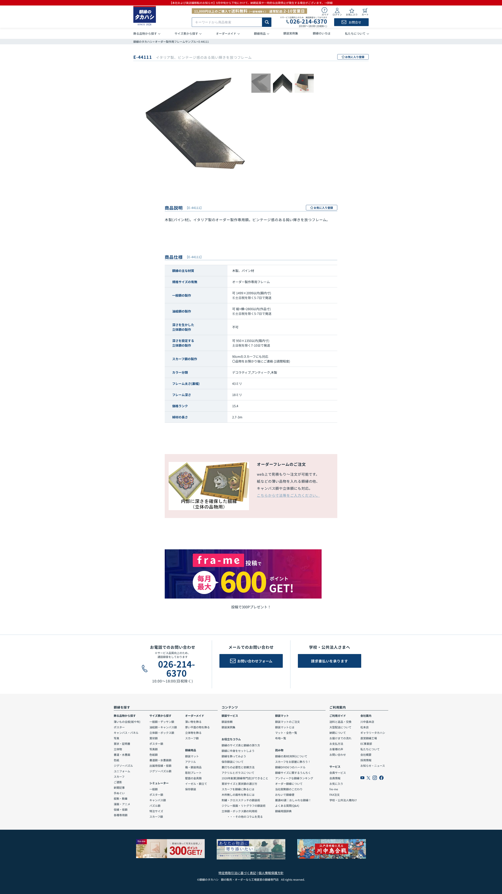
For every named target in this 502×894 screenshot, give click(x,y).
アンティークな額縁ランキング (294, 778)
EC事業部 (366, 744)
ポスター (119, 727)
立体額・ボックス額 (161, 733)
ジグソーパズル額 (160, 771)
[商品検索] (266, 22)
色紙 (116, 760)
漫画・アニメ (122, 804)
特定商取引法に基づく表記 (237, 872)
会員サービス (337, 773)
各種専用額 (120, 815)
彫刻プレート (193, 773)
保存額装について (233, 762)
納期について (337, 733)
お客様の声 (336, 749)
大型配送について (340, 727)
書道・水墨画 (122, 755)
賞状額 (153, 738)
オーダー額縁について (289, 784)
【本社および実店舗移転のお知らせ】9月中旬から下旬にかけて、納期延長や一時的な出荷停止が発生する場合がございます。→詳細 (251, 3)
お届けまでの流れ (340, 738)
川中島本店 (367, 722)
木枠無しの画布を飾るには (238, 795)
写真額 (153, 749)
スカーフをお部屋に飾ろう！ (293, 762)
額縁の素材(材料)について (291, 756)
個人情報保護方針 (271, 872)
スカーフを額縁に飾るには (238, 789)
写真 (116, 738)
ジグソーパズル (123, 766)
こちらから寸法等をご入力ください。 (288, 495)
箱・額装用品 (193, 767)
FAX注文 (334, 795)
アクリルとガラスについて (238, 773)
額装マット (192, 756)
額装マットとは (284, 727)
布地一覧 (280, 738)
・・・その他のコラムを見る (242, 817)
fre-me (333, 789)
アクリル (190, 762)
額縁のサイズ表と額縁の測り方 (241, 745)
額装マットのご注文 (287, 722)
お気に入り (336, 784)
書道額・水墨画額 (160, 760)
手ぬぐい (119, 793)
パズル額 (154, 806)
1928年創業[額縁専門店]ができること (245, 778)
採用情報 (365, 760)
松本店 (364, 727)
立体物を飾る (193, 733)
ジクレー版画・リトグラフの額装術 (244, 806)
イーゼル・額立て (196, 784)
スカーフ (119, 777)
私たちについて (370, 749)
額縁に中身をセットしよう (238, 751)
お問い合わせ (337, 755)
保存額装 (190, 789)
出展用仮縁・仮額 (160, 766)
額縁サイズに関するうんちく (293, 773)
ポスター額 (156, 744)
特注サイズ (156, 811)
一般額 (153, 789)
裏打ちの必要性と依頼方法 (238, 767)
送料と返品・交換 (340, 722)
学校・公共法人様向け (343, 800)
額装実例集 (228, 727)
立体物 (118, 749)
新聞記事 (119, 788)
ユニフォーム (122, 771)
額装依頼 (227, 722)
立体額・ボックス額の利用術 (239, 811)
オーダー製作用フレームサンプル (175, 42)
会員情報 (334, 778)
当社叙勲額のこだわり (289, 789)
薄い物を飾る (193, 722)
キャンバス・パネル (126, 733)
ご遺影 (118, 782)
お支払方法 (336, 744)
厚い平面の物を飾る (197, 727)
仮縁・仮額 (120, 809)
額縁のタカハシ (143, 42)
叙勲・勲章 (120, 798)
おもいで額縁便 (284, 795)
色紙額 (153, 755)
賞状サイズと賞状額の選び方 (239, 784)
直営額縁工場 (368, 738)
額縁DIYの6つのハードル (290, 767)
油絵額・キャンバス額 (163, 727)
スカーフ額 (156, 817)
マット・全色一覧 (286, 733)
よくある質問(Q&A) (287, 806)
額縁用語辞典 (283, 811)
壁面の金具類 (193, 778)
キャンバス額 (157, 800)
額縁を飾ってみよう (234, 756)
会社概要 (365, 755)
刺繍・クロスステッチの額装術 (241, 800)
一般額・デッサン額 (161, 722)
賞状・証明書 (122, 744)
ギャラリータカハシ (372, 733)
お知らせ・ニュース (372, 766)
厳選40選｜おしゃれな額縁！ (293, 800)
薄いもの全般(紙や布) (127, 722)
